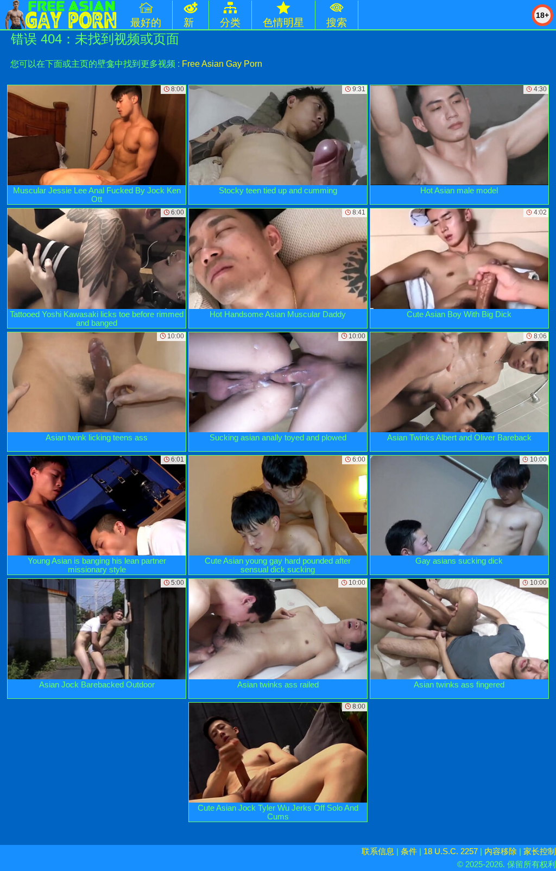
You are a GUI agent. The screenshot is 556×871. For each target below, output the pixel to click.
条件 (409, 851)
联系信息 (378, 851)
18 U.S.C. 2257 (451, 851)
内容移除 (500, 851)
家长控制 (539, 851)
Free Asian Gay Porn (222, 63)
